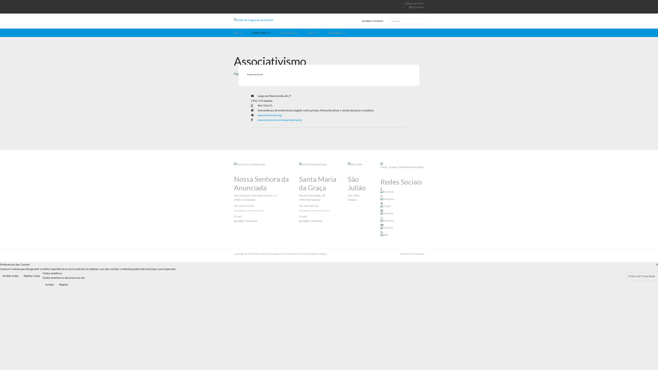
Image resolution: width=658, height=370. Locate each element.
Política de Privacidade (412, 253)
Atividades (287, 32)
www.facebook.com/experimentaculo (280, 119)
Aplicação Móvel (415, 3)
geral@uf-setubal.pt (372, 20)
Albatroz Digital (318, 253)
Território (259, 32)
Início (238, 32)
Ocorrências (418, 7)
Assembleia (336, 32)
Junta (312, 32)
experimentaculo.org (270, 115)
